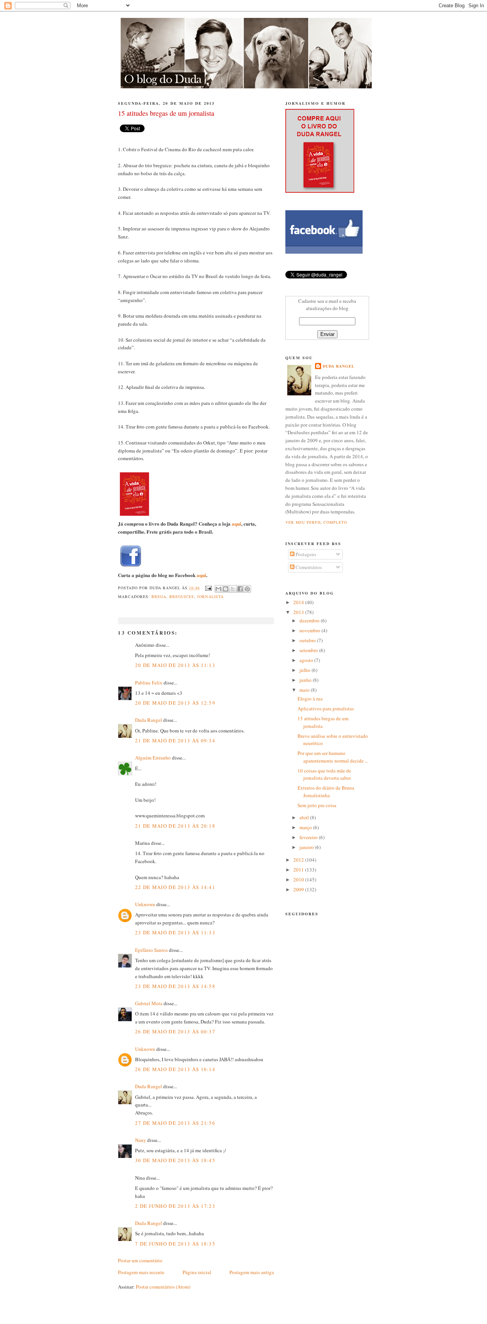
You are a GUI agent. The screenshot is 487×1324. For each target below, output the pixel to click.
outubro (308, 640)
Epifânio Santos (151, 950)
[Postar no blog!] (225, 589)
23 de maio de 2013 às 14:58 (175, 986)
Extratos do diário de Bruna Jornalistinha (326, 791)
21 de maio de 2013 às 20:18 (175, 825)
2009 (299, 889)
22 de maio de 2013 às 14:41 (175, 887)
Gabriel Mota (148, 1003)
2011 (299, 869)
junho (306, 679)
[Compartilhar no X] (233, 589)
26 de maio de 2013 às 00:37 (175, 1031)
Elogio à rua (310, 698)
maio (305, 689)
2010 (299, 879)
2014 (299, 602)
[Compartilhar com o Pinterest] (247, 589)
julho (305, 670)
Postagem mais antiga (251, 1272)
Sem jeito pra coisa (317, 805)
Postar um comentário (140, 1260)
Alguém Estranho (153, 757)
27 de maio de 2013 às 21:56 (175, 1122)
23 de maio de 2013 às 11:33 (175, 932)
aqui (236, 523)
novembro (310, 630)
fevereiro (309, 837)
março (306, 827)
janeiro (307, 847)
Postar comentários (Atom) (163, 1286)
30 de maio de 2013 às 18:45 (175, 1160)
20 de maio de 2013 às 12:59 (175, 702)
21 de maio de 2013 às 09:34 (175, 740)
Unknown (145, 904)
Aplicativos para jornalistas (326, 708)
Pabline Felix (148, 682)
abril (304, 817)
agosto (306, 660)
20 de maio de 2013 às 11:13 (175, 665)
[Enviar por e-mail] (218, 589)
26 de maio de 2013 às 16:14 (175, 1069)
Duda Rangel (148, 719)
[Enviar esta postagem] (208, 587)
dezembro (310, 620)
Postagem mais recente (141, 1272)
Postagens (305, 554)
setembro (309, 650)
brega (158, 596)
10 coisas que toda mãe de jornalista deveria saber (324, 774)
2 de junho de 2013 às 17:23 (175, 1205)
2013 (299, 612)
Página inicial (197, 1272)
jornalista (210, 596)
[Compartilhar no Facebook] (240, 589)
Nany (140, 1140)
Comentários (308, 567)
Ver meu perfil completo (316, 522)
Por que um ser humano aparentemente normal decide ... (333, 757)
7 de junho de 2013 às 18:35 (175, 1243)
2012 (299, 859)
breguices (181, 596)
